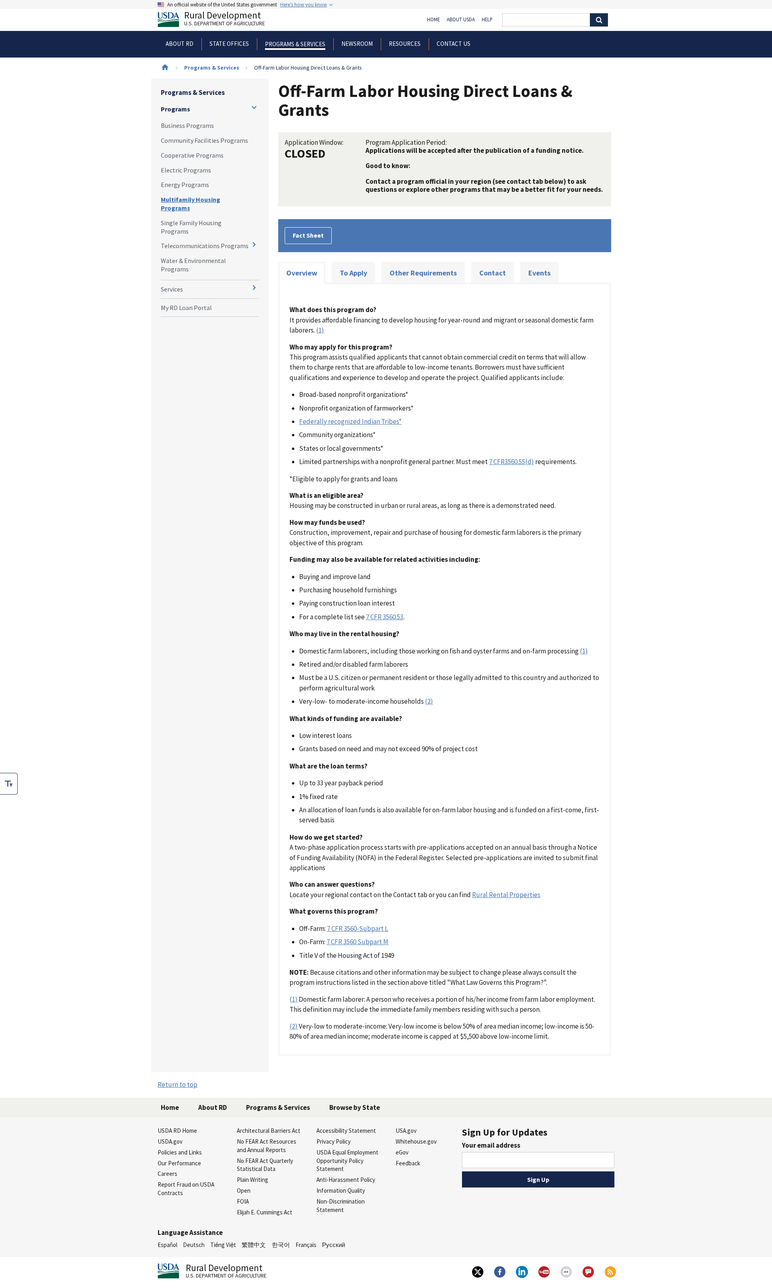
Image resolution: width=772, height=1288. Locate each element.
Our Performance (179, 1163)
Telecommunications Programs (204, 246)
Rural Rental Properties (506, 894)
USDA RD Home (177, 1130)
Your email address (491, 1145)
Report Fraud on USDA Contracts (186, 1189)
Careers (167, 1173)
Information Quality (340, 1190)
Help (487, 19)
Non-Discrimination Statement (340, 1206)
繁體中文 (254, 1245)
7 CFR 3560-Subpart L (357, 928)
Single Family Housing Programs (191, 227)
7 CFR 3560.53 (384, 616)
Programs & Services (211, 67)
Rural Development (224, 19)
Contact (492, 272)
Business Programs (187, 125)
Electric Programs (186, 170)
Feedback (408, 1163)
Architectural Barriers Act (268, 1130)
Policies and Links (180, 1152)
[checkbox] (9, 784)
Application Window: (314, 142)
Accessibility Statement (346, 1130)
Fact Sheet (308, 235)
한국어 (281, 1245)
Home (433, 19)
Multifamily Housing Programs (190, 203)
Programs (175, 109)
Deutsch (194, 1245)
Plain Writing (252, 1179)
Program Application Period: (406, 142)
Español (167, 1245)
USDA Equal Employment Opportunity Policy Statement (347, 1160)
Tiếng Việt (223, 1245)
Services (172, 289)
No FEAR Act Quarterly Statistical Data (265, 1165)
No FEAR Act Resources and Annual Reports (266, 1146)
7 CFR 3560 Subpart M (357, 941)
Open (243, 1190)
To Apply (353, 272)
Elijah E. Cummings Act (264, 1212)
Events (539, 272)
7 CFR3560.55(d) (511, 461)
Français (306, 1245)
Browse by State (354, 1107)
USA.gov (406, 1130)
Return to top (177, 1084)
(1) (320, 330)
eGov (402, 1152)
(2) (429, 701)
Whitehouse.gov (416, 1141)
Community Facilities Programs (204, 140)
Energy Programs (185, 185)
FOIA (243, 1201)
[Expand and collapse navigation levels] (254, 107)
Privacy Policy (333, 1141)
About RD (212, 1107)
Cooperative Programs (192, 155)
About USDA (461, 19)
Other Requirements (423, 272)
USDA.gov (170, 1141)
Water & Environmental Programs (193, 265)
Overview (301, 272)
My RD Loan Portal (186, 308)
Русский (333, 1245)
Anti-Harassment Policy (345, 1179)
